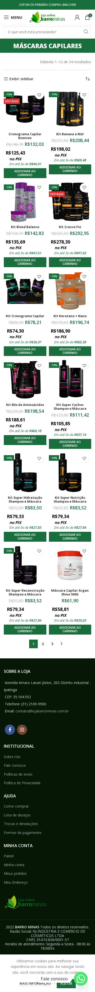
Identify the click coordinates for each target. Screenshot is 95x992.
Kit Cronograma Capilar (25, 316)
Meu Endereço (16, 882)
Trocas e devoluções (21, 823)
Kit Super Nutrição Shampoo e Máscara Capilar (70, 501)
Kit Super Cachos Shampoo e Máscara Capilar (70, 409)
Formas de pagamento (23, 832)
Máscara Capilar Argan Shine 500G (70, 592)
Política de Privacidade (22, 782)
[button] (25, 173)
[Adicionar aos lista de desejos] (39, 94)
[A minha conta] (77, 17)
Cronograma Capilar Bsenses (25, 136)
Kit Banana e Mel (70, 134)
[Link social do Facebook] (10, 730)
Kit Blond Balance (25, 227)
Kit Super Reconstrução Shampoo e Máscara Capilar (25, 594)
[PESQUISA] (86, 31)
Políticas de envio (18, 774)
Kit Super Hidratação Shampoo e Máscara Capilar (25, 501)
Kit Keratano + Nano (70, 316)
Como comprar (16, 806)
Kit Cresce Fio (70, 227)
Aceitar (66, 983)
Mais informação (35, 983)
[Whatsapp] (81, 979)
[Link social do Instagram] (22, 730)
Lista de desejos (17, 815)
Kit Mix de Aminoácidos (25, 405)
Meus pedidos (15, 873)
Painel (9, 855)
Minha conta (14, 864)
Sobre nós (12, 756)
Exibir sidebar (21, 79)
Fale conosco (15, 765)
